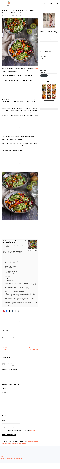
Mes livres (2, 452)
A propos (2, 454)
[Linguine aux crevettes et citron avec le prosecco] (44, 91)
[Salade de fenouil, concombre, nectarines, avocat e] (44, 86)
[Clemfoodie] (9, 7)
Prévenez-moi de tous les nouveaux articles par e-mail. (15, 427)
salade (31, 338)
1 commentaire (18, 15)
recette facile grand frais (23, 338)
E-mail (4, 415)
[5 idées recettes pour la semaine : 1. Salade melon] (49, 86)
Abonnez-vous (44, 75)
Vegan (42, 58)
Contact (2, 456)
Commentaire (5, 395)
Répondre (4, 372)
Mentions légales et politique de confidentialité (11, 458)
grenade (17, 338)
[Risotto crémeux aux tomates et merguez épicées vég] (54, 91)
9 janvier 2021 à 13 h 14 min (10, 365)
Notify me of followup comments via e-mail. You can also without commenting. (18, 431)
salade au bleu (35, 338)
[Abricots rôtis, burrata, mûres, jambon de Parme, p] (49, 96)
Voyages (43, 59)
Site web (4, 420)
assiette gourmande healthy (10, 338)
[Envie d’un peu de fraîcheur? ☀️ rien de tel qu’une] (54, 96)
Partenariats (2, 450)
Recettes (14, 337)
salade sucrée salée (5, 341)
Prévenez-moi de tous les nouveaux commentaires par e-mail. (17, 425)
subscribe (32, 430)
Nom (3, 411)
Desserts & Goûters (45, 53)
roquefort (28, 338)
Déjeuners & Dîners (10, 337)
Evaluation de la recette (7, 391)
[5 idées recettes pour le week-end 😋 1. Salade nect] (44, 96)
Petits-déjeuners (44, 54)
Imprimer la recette (33, 250)
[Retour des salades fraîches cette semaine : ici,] (54, 86)
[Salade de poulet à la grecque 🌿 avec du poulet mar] (49, 91)
